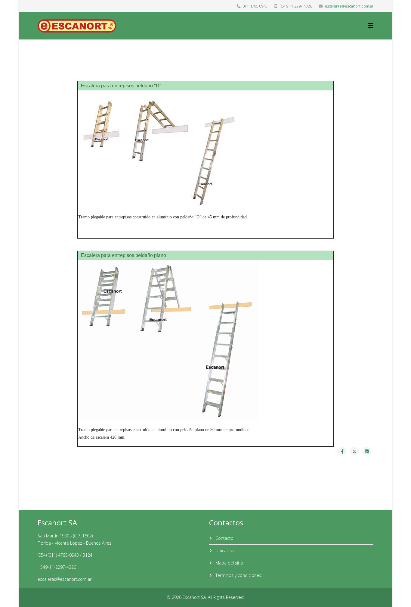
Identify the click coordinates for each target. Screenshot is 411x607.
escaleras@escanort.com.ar (349, 6)
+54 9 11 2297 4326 (295, 6)
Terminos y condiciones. (238, 575)
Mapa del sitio (228, 563)
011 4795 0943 (255, 6)
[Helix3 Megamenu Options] (370, 25)
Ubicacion (224, 550)
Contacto (223, 538)
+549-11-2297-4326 (57, 567)
